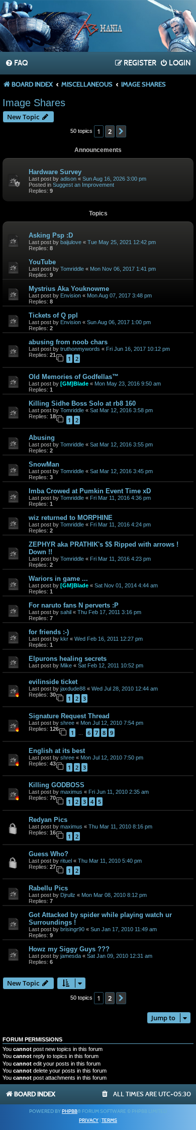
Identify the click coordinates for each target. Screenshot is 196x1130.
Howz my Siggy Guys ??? (69, 949)
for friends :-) (49, 632)
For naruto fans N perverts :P (74, 605)
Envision (70, 295)
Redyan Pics (48, 819)
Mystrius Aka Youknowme (69, 288)
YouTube (42, 262)
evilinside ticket (53, 682)
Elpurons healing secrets (68, 658)
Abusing (42, 437)
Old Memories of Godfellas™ (74, 377)
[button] (121, 131)
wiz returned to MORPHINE (71, 517)
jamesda (70, 956)
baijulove (70, 242)
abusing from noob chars (68, 342)
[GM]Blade (74, 384)
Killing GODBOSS (56, 785)
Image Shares (34, 102)
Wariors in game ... (58, 578)
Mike (66, 665)
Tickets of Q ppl (53, 315)
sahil (65, 612)
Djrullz (67, 895)
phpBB (69, 1111)
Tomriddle (72, 269)
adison (68, 179)
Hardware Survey (55, 172)
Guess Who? (48, 854)
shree (67, 723)
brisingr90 (72, 929)
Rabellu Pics (48, 888)
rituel (66, 861)
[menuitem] (16, 63)
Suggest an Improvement (83, 185)
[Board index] (98, 27)
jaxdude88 (72, 689)
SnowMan (44, 464)
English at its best (57, 751)
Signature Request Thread (69, 716)
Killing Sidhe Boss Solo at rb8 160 (82, 403)
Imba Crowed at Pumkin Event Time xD (90, 491)
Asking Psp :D (51, 235)
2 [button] (110, 131)
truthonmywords (80, 349)
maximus (71, 792)
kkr (64, 639)
